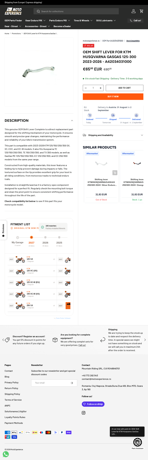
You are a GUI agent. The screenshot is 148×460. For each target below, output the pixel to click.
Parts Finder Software (63, 318)
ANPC (7, 405)
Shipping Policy (12, 394)
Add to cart (124, 88)
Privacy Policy (11, 382)
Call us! (82, 345)
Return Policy (11, 388)
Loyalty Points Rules (15, 417)
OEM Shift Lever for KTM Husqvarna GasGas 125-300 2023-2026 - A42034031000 (41, 33)
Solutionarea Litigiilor (16, 411)
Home (7, 33)
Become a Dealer (62, 26)
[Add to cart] (114, 172)
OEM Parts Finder (13, 20)
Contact (9, 370)
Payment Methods (14, 422)
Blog (7, 376)
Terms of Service (13, 399)
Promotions (16, 33)
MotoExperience (17, 449)
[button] (141, 11)
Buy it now (113, 96)
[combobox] (76, 11)
